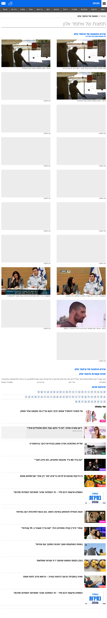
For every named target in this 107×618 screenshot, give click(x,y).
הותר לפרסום (18, 379)
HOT (33, 379)
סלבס (22, 10)
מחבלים (102, 382)
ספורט (74, 10)
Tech (5, 10)
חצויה (3, 379)
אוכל (31, 10)
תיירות (14, 10)
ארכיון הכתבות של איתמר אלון (90, 369)
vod (29, 379)
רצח (65, 379)
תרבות (56, 10)
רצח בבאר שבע (41, 379)
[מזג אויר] (10, 3)
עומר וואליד (78, 379)
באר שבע (102, 379)
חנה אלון (9, 379)
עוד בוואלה (100, 407)
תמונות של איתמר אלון (88, 16)
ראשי (103, 10)
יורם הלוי (70, 379)
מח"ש (49, 379)
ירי (98, 379)
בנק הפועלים (91, 379)
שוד (84, 379)
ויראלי (65, 10)
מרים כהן (40, 382)
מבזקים (84, 10)
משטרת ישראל (7, 382)
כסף (48, 10)
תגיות (96, 3)
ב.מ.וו (25, 379)
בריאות (40, 10)
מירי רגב (72, 382)
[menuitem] (94, 9)
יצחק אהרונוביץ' (58, 379)
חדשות (94, 10)
